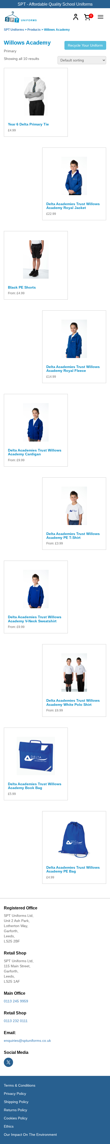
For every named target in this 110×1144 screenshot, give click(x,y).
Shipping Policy (16, 1102)
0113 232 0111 (16, 1021)
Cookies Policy (15, 1118)
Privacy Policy (15, 1093)
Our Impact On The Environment (30, 1134)
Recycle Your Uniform (85, 45)
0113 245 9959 (16, 1001)
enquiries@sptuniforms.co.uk (27, 1040)
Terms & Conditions (19, 1085)
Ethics (9, 1126)
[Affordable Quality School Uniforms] (21, 16)
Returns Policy (15, 1110)
